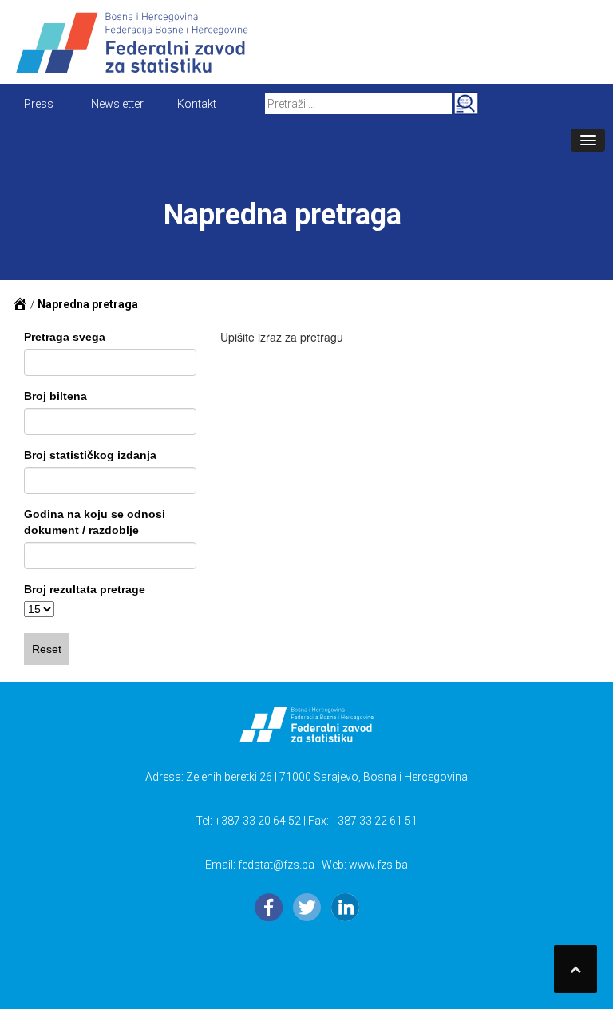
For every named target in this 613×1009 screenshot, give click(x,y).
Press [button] (38, 103)
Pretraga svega (64, 336)
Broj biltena (55, 396)
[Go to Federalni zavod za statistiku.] (20, 304)
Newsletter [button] (117, 103)
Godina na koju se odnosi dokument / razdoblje (94, 522)
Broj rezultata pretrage (84, 589)
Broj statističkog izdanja (90, 455)
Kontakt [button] (196, 103)
